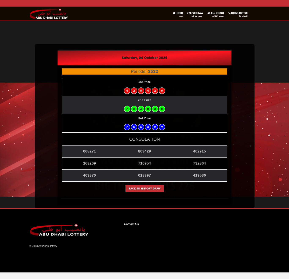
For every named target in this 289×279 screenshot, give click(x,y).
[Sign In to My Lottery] (48, 13)
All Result (217, 14)
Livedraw (196, 14)
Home (179, 14)
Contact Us (239, 14)
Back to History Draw (145, 188)
